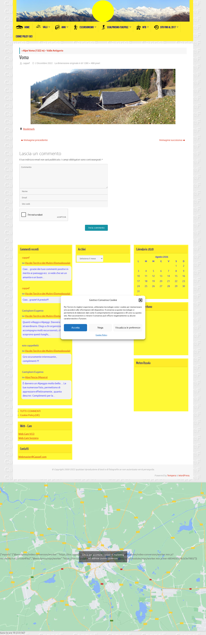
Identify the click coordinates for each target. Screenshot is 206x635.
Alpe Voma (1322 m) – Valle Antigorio (42, 50)
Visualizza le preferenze (127, 327)
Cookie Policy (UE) (30, 415)
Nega (100, 327)
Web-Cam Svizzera (28, 438)
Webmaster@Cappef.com (33, 456)
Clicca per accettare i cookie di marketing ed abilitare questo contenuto (103, 556)
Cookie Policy (101, 335)
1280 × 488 (89, 63)
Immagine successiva (170, 140)
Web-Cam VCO (26, 434)
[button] (140, 300)
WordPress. (184, 475)
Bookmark (29, 129)
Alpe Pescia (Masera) (36, 377)
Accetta (75, 327)
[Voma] (103, 96)
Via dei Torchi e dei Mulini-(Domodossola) (47, 263)
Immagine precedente (36, 140)
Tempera (171, 475)
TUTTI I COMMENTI (30, 411)
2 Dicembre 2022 (44, 63)
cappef (26, 63)
